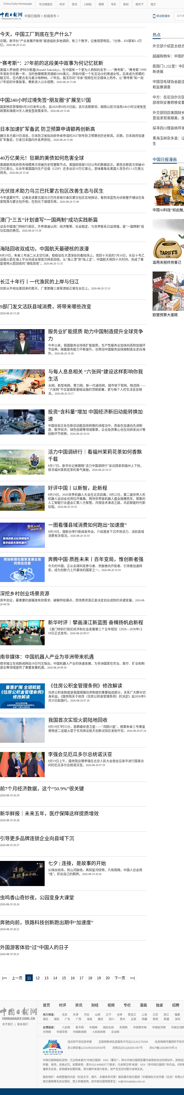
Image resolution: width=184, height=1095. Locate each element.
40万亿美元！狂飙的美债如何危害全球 (42, 158)
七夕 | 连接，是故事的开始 (77, 863)
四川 (111, 1019)
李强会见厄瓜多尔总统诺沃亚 (80, 754)
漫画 (143, 1005)
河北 (86, 1014)
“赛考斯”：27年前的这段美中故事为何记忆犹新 (51, 63)
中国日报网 (32, 16)
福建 (177, 1014)
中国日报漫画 (165, 159)
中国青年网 (140, 1027)
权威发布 (50, 16)
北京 (64, 1014)
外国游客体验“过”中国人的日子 (34, 947)
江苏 (155, 1014)
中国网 (93, 1027)
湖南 (56, 1019)
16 (73, 978)
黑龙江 (132, 1014)
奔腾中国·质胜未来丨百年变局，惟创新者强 (95, 559)
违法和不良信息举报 (80, 1041)
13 (46, 978)
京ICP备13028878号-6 (163, 1047)
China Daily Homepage (17, 3)
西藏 (144, 1019)
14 (55, 978)
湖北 (45, 1019)
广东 (67, 1019)
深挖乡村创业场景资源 (24, 593)
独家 (159, 1005)
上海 (144, 1014)
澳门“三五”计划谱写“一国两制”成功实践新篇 (49, 220)
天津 (75, 1014)
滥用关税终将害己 (167, 262)
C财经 (88, 4)
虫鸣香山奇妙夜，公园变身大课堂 (37, 897)
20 (108, 978)
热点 (157, 35)
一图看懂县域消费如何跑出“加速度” (87, 525)
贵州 (122, 1019)
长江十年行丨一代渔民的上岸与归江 (39, 282)
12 (38, 978)
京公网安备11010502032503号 (87, 1047)
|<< (4, 978)
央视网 (123, 1027)
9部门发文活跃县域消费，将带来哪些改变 (45, 306)
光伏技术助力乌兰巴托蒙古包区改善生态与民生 (52, 191)
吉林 (119, 1014)
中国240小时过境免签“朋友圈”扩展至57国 (45, 100)
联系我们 (22, 1024)
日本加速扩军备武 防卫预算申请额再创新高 (47, 129)
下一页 (119, 978)
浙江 (166, 1014)
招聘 (175, 1005)
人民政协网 (98, 1032)
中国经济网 (159, 1027)
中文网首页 (46, 4)
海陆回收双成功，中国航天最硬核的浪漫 (44, 249)
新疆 (166, 1019)
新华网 (80, 1027)
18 (90, 978)
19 (99, 978)
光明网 (47, 1032)
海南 (89, 1019)
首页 (46, 1005)
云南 (133, 1019)
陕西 (155, 1019)
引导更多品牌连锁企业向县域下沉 (37, 838)
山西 (97, 1014)
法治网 (115, 1032)
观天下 (140, 4)
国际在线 (108, 1027)
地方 (153, 4)
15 (64, 978)
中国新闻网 (79, 1032)
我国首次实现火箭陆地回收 (77, 720)
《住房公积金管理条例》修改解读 (85, 686)
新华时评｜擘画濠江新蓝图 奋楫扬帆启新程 (95, 622)
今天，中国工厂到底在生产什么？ (37, 34)
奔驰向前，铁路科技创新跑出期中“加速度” (46, 922)
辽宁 (108, 1014)
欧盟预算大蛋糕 (165, 315)
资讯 (74, 4)
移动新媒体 (163, 16)
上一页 (17, 978)
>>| (132, 978)
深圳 (177, 1019)
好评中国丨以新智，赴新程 (77, 488)
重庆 (100, 1019)
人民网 (66, 1027)
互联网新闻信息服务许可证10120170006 (123, 1041)
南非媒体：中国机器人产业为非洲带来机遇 (47, 657)
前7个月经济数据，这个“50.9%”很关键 (42, 788)
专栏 (113, 4)
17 (81, 978)
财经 (95, 1005)
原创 (126, 4)
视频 (101, 4)
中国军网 (62, 1032)
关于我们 (7, 1024)
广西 (78, 1019)
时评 (62, 4)
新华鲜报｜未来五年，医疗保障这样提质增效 (49, 813)
